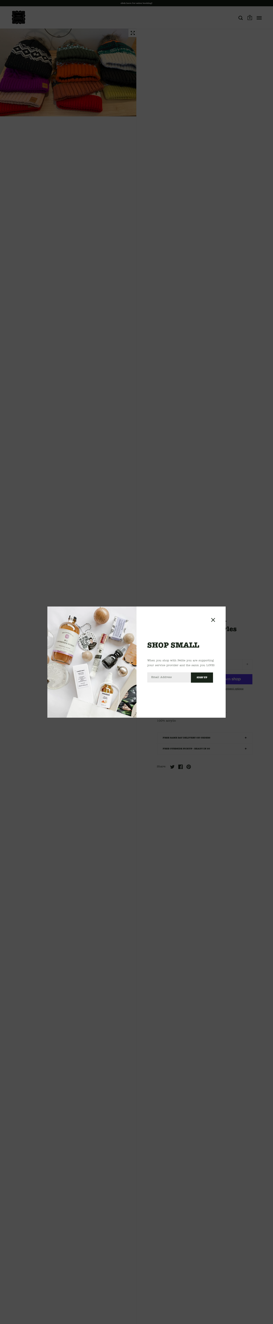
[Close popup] (213, 620)
